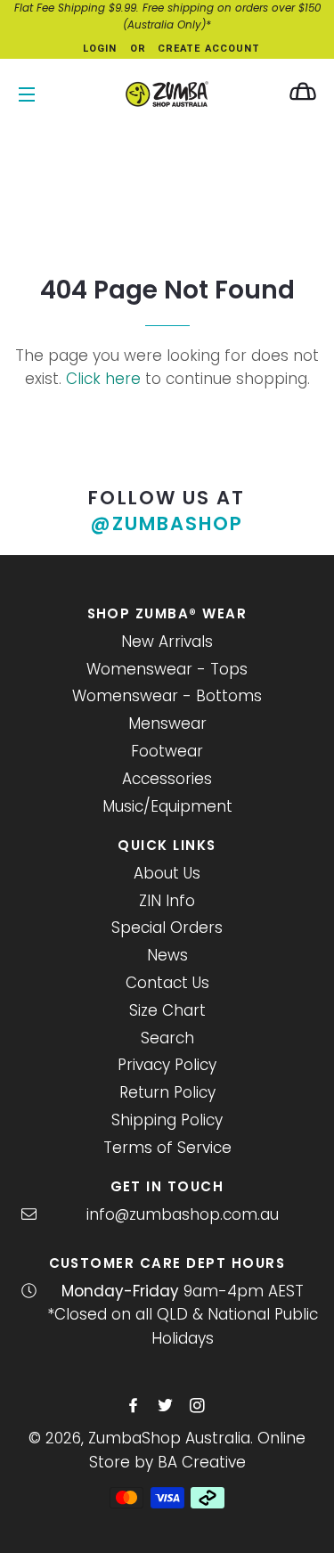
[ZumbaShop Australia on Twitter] (167, 1406)
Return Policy (167, 1092)
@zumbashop (167, 523)
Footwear (167, 751)
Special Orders (167, 927)
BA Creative (202, 1462)
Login (100, 48)
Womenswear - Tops (167, 669)
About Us (167, 873)
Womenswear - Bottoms (167, 696)
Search (167, 1038)
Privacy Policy (167, 1064)
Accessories (167, 778)
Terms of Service (167, 1147)
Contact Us (167, 982)
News (167, 955)
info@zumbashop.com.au (182, 1214)
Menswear (167, 723)
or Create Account (195, 48)
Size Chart (167, 1010)
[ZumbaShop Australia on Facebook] (135, 1406)
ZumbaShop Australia (169, 1438)
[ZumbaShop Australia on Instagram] (199, 1406)
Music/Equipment (167, 806)
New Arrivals (167, 641)
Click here (103, 378)
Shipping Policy (167, 1120)
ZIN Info (167, 900)
